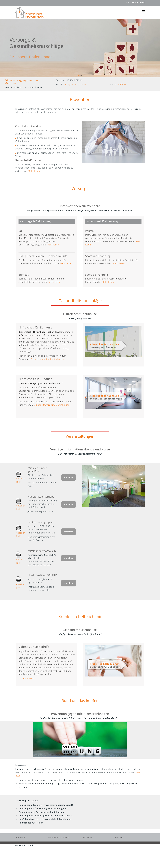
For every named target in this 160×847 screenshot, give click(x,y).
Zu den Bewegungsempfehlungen (52, 404)
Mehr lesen (34, 171)
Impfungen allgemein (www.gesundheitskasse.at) (46, 804)
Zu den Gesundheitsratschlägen (48, 359)
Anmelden (69, 477)
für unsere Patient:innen (31, 57)
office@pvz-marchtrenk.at (76, 84)
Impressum (20, 837)
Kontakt (119, 837)
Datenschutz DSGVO (58, 837)
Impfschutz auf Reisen (31, 822)
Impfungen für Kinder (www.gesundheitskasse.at (46, 815)
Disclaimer (87, 837)
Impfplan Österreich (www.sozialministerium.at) (45, 819)
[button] (79, 75)
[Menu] (143, 11)
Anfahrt (122, 84)
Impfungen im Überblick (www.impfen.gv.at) (43, 808)
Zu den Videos (26, 678)
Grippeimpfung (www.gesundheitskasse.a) (42, 812)
